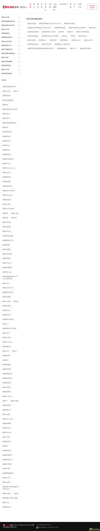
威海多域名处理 (46, 44)
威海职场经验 (7, 405)
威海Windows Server (9, 168)
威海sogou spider (8, 419)
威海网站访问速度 (8, 319)
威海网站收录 (7, 95)
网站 (38, 5)
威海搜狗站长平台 (8, 240)
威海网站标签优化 (33, 44)
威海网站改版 (7, 364)
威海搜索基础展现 (60, 27)
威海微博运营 (7, 346)
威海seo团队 (6, 414)
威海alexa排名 (88, 40)
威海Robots (6, 118)
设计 (34, 5)
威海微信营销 (7, 154)
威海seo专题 (10, 17)
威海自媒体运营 (7, 186)
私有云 (45, 7)
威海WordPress (7, 396)
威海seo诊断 (6, 301)
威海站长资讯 (7, 493)
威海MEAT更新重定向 (82, 32)
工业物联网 (55, 7)
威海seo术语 (10, 69)
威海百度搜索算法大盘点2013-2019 (50, 23)
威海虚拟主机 (7, 141)
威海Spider (6, 283)
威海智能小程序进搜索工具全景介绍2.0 (11, 488)
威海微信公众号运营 (9, 190)
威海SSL (16, 301)
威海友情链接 (7, 227)
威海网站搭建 (7, 306)
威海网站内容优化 (8, 159)
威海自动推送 (32, 40)
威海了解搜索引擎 (10, 49)
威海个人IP (73, 48)
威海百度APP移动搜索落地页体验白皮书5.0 (41, 48)
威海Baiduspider (8, 195)
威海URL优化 (7, 222)
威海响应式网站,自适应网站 (77, 27)
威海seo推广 (10, 57)
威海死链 (5, 213)
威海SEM (14, 217)
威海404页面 (6, 387)
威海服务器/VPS (10, 45)
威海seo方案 (6, 172)
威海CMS (5, 360)
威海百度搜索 (7, 199)
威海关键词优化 (10, 65)
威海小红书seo (7, 263)
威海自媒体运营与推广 (10, 25)
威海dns (5, 401)
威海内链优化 (7, 441)
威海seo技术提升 (10, 41)
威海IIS (14, 351)
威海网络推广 (7, 245)
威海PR (16, 493)
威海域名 (5, 104)
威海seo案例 (14, 401)
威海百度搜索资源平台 (10, 21)
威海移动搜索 (7, 249)
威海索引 (5, 446)
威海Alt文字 (6, 333)
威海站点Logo (7, 432)
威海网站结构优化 (10, 37)
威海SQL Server (7, 342)
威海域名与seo (7, 272)
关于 (74, 5)
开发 (42, 5)
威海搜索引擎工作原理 (9, 328)
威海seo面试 (6, 482)
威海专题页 (53, 40)
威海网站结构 (7, 450)
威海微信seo (43, 40)
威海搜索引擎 (7, 507)
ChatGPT (63, 4)
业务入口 (80, 5)
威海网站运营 (7, 136)
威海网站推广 (7, 355)
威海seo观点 (15, 213)
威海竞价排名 (83, 36)
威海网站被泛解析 (33, 32)
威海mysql (6, 351)
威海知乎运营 (7, 231)
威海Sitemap (6, 163)
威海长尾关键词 (7, 254)
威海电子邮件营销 (85, 48)
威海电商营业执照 (69, 23)
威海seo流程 (6, 204)
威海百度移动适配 (8, 236)
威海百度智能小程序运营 (10, 109)
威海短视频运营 (7, 373)
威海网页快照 (7, 383)
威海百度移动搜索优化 (10, 53)
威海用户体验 (7, 337)
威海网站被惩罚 (7, 455)
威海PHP (61, 32)
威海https (5, 127)
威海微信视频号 (7, 267)
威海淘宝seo (6, 310)
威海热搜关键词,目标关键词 (50, 36)
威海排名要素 (7, 297)
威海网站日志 (7, 428)
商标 (50, 5)
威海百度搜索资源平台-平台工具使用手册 (10, 277)
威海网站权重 (7, 369)
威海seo (15, 91)
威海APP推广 (7, 468)
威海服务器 (6, 150)
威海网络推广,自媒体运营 (62, 44)
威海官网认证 (7, 410)
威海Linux (6, 324)
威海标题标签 (7, 391)
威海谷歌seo (6, 145)
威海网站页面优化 (10, 73)
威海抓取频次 (64, 40)
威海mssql (6, 502)
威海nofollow (6, 437)
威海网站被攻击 (7, 378)
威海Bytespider (76, 40)
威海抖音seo (6, 114)
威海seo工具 (6, 477)
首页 (30, 5)
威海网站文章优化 (8, 292)
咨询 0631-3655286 (92, 6)
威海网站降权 (7, 181)
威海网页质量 (7, 423)
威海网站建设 (10, 33)
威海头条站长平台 (8, 288)
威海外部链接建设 (10, 61)
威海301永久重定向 (8, 208)
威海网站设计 (7, 315)
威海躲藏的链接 (62, 48)
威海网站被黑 (7, 258)
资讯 (70, 5)
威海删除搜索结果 (8, 473)
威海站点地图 (32, 23)
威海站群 (5, 217)
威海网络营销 (7, 177)
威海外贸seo (92, 27)
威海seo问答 (10, 29)
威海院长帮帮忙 (7, 464)
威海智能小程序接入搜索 (10, 498)
